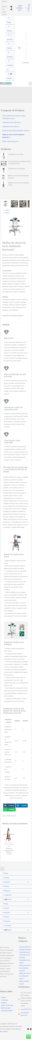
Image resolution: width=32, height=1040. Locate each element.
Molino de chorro (11, 815)
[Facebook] (11, 6)
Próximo (7, 212)
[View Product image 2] (14, 203)
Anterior (7, 210)
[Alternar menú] (10, 35)
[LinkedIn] (11, 9)
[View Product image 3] (22, 203)
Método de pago (5, 1008)
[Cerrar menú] (2, 869)
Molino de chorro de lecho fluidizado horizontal (25, 968)
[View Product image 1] (6, 203)
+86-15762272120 (26, 1009)
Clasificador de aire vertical (10, 126)
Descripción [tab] (5, 324)
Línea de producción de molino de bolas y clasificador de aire (25, 949)
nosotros (3, 997)
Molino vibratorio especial (9, 141)
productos (13, 97)
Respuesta (4, 1002)
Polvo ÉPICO (4, 1031)
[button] (19, 48)
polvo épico (6, 97)
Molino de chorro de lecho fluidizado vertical (15, 130)
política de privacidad (7, 1005)
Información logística (7, 1010)
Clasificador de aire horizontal (10, 122)
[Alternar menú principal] (30, 83)
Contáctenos (25, 62)
